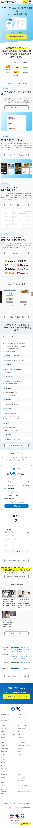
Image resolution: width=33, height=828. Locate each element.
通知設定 (3, 740)
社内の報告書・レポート (23, 745)
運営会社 (6, 803)
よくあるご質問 (21, 777)
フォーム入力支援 (5, 720)
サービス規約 (13, 803)
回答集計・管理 (4, 745)
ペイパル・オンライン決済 (7, 734)
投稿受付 (20, 734)
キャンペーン (21, 720)
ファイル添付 (4, 728)
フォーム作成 (4, 717)
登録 (19, 751)
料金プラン (3, 757)
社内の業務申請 (21, 742)
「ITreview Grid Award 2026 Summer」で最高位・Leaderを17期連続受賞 (20, 656)
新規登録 (3, 777)
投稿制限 (3, 731)
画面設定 (3, 725)
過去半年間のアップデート (24, 791)
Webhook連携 (4, 748)
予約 (19, 731)
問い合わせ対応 (21, 728)
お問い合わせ (21, 780)
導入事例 (3, 759)
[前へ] (14, 311)
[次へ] (18, 311)
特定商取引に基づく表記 (23, 803)
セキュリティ (4, 771)
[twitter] (18, 709)
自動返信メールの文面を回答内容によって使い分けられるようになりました (20, 649)
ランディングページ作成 (7, 723)
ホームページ (21, 754)
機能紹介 (3, 754)
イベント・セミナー (22, 717)
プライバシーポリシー (8, 807)
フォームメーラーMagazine (24, 783)
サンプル (3, 765)
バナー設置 (20, 788)
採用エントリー (21, 740)
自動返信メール (4, 742)
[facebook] (13, 709)
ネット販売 (20, 723)
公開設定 (3, 737)
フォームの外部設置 (22, 785)
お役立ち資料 (4, 768)
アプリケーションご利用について (22, 807)
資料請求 (20, 748)
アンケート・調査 (22, 725)
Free (2, 785)
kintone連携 (4, 751)
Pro (2, 796)
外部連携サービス (5, 762)
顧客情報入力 (21, 737)
